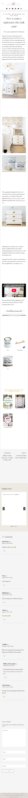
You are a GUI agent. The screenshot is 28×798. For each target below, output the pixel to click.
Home (4, 793)
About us (9, 793)
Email (4, 759)
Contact (22, 793)
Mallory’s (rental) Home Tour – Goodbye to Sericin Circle (7, 456)
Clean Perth (5, 685)
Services (16, 793)
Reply (4, 550)
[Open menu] (3, 4)
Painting (16, 15)
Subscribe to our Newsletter (14, 795)
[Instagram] (12, 8)
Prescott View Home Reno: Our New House (20, 455)
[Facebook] (7, 8)
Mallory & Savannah (9, 664)
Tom (3, 576)
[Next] (24, 508)
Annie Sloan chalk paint (16, 198)
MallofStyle (5, 593)
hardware (12, 42)
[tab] (11, 526)
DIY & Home (8, 14)
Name (4, 752)
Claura (4, 610)
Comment (5, 730)
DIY (4, 14)
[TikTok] (21, 8)
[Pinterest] (15, 8)
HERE (22, 300)
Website (4, 766)
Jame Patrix (5, 541)
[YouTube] (18, 8)
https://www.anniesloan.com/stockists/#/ (13, 671)
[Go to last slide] (4, 508)
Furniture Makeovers (16, 14)
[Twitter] (9, 8)
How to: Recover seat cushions (11, 494)
